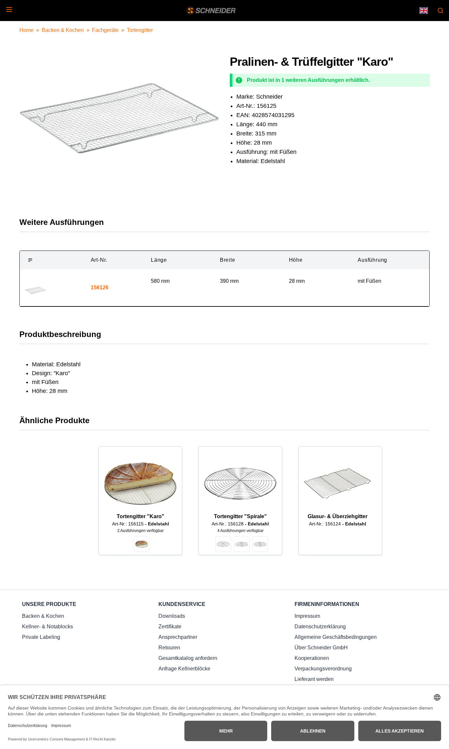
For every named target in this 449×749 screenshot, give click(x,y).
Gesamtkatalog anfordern (187, 658)
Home (26, 30)
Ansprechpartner (177, 637)
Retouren (169, 647)
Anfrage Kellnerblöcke (184, 668)
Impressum (307, 616)
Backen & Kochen (63, 30)
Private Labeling (41, 637)
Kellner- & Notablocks (47, 626)
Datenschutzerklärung (320, 626)
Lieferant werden (314, 679)
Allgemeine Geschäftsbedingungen (336, 637)
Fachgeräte (105, 30)
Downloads (171, 616)
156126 (99, 287)
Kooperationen (312, 658)
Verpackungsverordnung (323, 668)
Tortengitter (140, 30)
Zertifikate (169, 626)
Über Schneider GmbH (321, 647)
